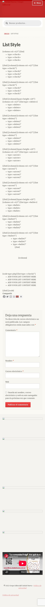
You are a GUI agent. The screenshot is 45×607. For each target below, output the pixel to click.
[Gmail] (17, 296)
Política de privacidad (11, 595)
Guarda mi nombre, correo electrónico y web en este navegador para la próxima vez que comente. (21, 395)
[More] (21, 296)
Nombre (9, 361)
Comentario (11, 330)
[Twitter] (7, 296)
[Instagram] (10, 296)
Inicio (6, 33)
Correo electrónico (14, 371)
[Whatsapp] (14, 296)
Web (7, 382)
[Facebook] (4, 296)
